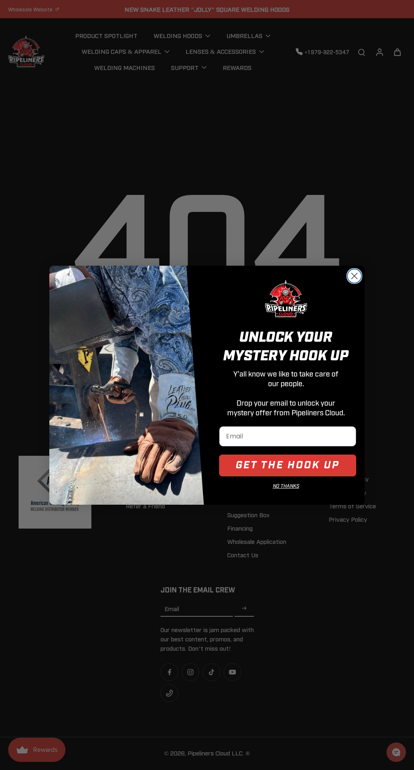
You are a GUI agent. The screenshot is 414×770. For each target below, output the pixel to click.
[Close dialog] (354, 276)
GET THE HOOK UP (288, 465)
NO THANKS (286, 486)
